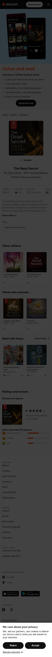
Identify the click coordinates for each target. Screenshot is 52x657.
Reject (13, 645)
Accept (35, 645)
